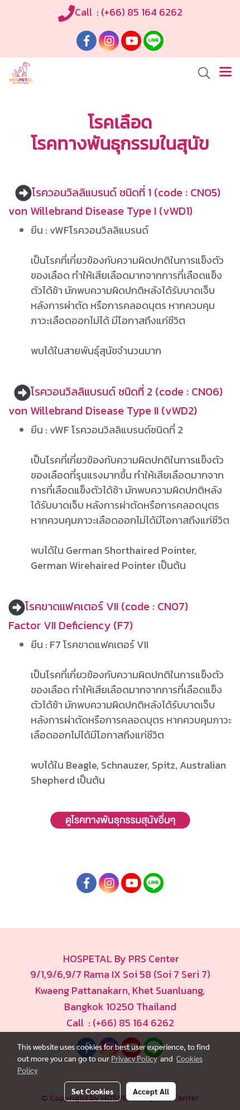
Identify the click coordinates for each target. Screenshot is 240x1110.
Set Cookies (92, 1091)
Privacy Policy (134, 1058)
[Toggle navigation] (225, 73)
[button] (200, 73)
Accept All (151, 1091)
